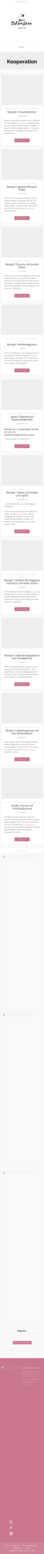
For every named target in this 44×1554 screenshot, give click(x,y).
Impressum (16, 1545)
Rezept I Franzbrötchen (22, 112)
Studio (38, 727)
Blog (6, 108)
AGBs (7, 1545)
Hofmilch (31, 208)
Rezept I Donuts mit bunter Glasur (22, 266)
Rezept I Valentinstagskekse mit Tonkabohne (22, 657)
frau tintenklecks (30, 749)
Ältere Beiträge (22, 851)
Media (31, 108)
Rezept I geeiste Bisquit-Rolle (22, 188)
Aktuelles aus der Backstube (16, 413)
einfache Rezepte (14, 108)
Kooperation (25, 108)
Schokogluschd (28, 824)
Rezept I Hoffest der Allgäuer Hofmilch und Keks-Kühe (22, 582)
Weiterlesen (22, 140)
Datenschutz (18, 1548)
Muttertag (34, 338)
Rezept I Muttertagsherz (22, 344)
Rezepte (36, 108)
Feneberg (24, 123)
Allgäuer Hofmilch (22, 514)
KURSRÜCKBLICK (22, 2)
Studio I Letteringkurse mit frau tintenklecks (22, 732)
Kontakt (28, 1548)
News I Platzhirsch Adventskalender (22, 418)
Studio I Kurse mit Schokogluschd (22, 807)
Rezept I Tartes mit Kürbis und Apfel (22, 494)
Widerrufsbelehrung (30, 1545)
